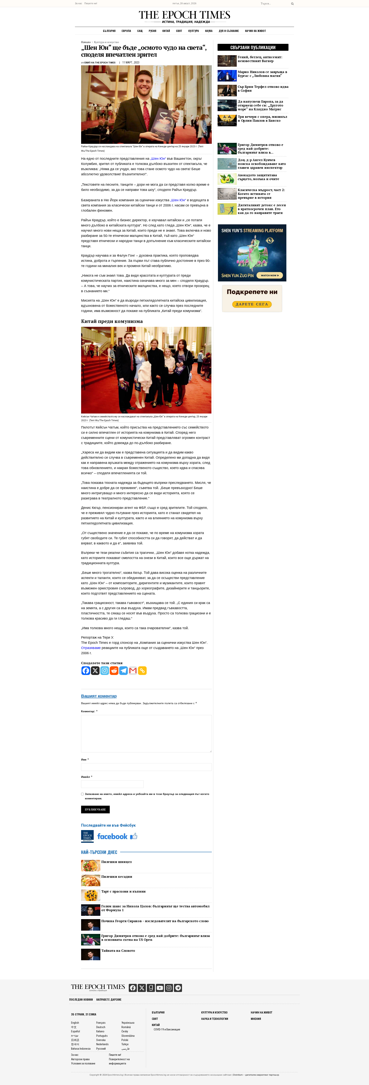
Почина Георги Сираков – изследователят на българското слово (155, 921)
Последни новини (81, 999)
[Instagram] (104, 670)
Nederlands (102, 1044)
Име (85, 759)
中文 (73, 1027)
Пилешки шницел (116, 862)
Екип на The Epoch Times (100, 62)
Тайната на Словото (118, 951)
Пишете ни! (90, 3)
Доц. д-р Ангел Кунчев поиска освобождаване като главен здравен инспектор (262, 164)
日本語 (75, 1040)
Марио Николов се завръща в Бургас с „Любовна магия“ (262, 74)
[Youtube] (160, 988)
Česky (124, 1031)
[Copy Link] (142, 670)
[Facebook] (85, 670)
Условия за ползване (83, 1063)
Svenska (101, 1040)
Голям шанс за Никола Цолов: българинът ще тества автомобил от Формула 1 (155, 908)
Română (126, 1027)
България (109, 31)
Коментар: (89, 711)
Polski (124, 1040)
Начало (86, 42)
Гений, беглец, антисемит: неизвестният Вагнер (260, 59)
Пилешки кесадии (116, 877)
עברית (74, 1035)
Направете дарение (108, 999)
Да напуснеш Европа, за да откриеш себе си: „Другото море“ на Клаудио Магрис (260, 105)
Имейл (87, 777)
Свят (179, 31)
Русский (101, 1048)
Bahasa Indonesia (81, 1048)
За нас (78, 3)
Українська (127, 1022)
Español (75, 1031)
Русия (152, 31)
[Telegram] (123, 670)
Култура (193, 31)
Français (101, 1022)
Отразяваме (91, 648)
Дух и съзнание (229, 31)
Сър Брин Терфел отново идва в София (263, 88)
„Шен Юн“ (158, 159)
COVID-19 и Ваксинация (167, 1029)
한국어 (75, 1044)
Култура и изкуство (106, 42)
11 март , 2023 (130, 62)
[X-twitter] (142, 988)
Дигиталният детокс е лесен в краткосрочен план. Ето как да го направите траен (262, 209)
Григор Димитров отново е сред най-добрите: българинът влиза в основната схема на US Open (155, 938)
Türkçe (125, 1044)
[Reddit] (114, 670)
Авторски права (80, 1059)
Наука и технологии (214, 1018)
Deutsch (100, 1027)
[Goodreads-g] (151, 988)
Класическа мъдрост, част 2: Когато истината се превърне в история (261, 194)
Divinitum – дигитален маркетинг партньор (256, 1075)
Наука (209, 31)
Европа (126, 31)
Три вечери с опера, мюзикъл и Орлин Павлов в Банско (262, 118)
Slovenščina (128, 1035)
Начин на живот (255, 31)
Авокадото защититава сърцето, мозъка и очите (258, 177)
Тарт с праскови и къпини (123, 891)
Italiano (100, 1031)
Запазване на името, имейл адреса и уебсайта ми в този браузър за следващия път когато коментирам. (147, 796)
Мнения (256, 1018)
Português (102, 1035)
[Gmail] (133, 670)
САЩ (140, 31)
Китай (166, 31)
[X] (95, 670)
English (75, 1022)
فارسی (125, 1048)
